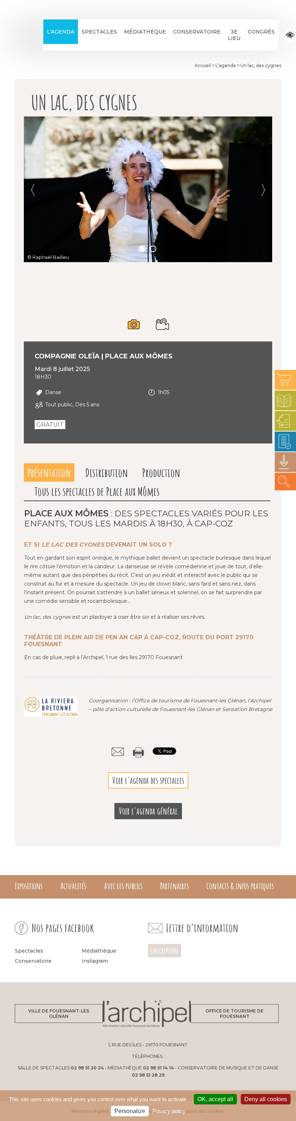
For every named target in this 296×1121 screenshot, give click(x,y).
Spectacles (99, 31)
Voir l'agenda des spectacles (148, 780)
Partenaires (174, 886)
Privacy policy (169, 1111)
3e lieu (234, 34)
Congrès (261, 31)
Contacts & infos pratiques (240, 886)
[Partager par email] (118, 751)
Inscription (164, 951)
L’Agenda (60, 31)
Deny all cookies (265, 1099)
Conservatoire (197, 31)
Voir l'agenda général (148, 811)
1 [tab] (142, 249)
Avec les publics (123, 886)
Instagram (95, 961)
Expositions (29, 886)
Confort (290, 35)
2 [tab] (153, 249)
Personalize (129, 1111)
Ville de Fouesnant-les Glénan (58, 1013)
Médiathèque (145, 31)
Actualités (73, 886)
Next (263, 190)
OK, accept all (215, 1099)
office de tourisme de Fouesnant (234, 1013)
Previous (33, 190)
